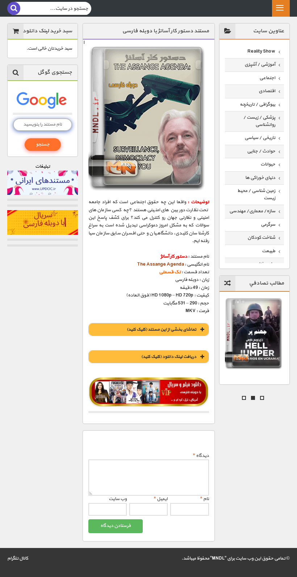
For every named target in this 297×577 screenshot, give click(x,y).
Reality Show (261, 51)
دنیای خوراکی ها (260, 177)
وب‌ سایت (118, 499)
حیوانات (267, 164)
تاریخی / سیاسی (259, 138)
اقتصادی (267, 91)
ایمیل (161, 499)
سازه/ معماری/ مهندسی (252, 211)
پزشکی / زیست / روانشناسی (259, 121)
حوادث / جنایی (261, 151)
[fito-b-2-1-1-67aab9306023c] (148, 392)
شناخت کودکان (261, 237)
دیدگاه (201, 455)
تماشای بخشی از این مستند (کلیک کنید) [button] (161, 329)
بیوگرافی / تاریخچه (257, 104)
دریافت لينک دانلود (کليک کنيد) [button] (168, 356)
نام (204, 499)
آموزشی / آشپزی (259, 64)
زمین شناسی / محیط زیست (256, 194)
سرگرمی (268, 224)
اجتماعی (267, 78)
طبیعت (268, 251)
